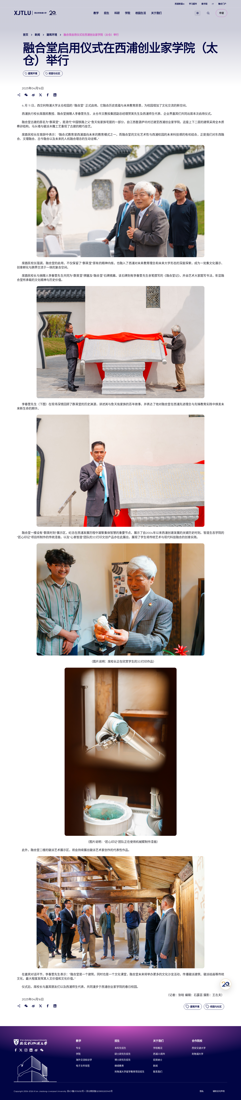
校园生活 (140, 13)
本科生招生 (120, 1048)
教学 (96, 13)
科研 (117, 13)
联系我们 (157, 1071)
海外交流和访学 (84, 1059)
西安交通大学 (199, 1048)
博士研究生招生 (123, 1059)
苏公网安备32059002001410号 (99, 1091)
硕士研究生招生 (123, 1054)
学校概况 (157, 1048)
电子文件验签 (83, 1065)
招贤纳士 (157, 1059)
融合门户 (222, 4)
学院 (127, 13)
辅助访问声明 (219, 1091)
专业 (78, 1048)
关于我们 (156, 13)
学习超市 (193, 4)
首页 (25, 34)
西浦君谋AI (179, 4)
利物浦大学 (197, 1054)
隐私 (202, 1091)
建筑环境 (52, 34)
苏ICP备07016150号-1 (76, 1091)
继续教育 (119, 1065)
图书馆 (204, 4)
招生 (106, 13)
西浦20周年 (159, 1054)
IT (213, 4)
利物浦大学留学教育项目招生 (129, 1071)
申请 (221, 13)
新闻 (37, 34)
